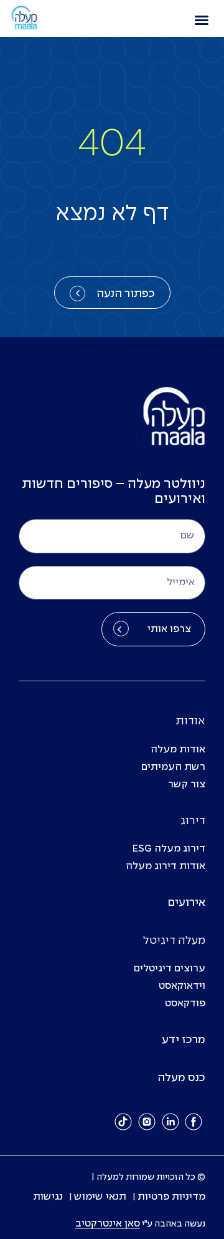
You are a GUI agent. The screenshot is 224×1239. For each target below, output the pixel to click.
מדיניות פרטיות (171, 1197)
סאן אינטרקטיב (107, 1223)
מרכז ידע (183, 1040)
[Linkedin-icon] (170, 1122)
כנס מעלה (181, 1078)
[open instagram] (147, 1122)
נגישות (48, 1197)
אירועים (186, 903)
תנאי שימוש (100, 1197)
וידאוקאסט (182, 986)
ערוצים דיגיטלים (169, 968)
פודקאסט (185, 1003)
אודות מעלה (178, 749)
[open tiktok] (124, 1122)
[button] (201, 20)
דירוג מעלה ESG (169, 848)
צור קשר (186, 784)
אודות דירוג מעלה (165, 866)
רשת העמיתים (173, 767)
